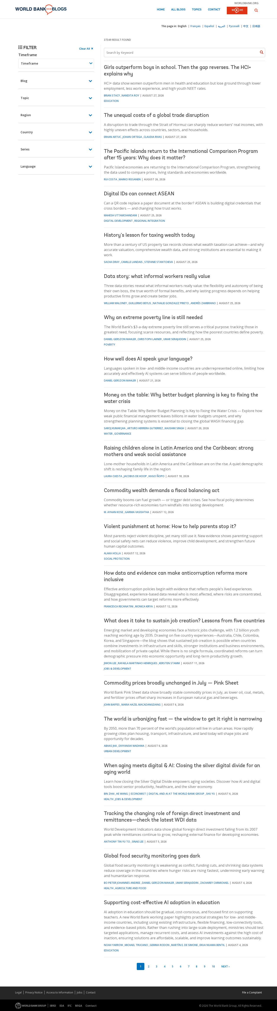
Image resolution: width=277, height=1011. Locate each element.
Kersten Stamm (169, 663)
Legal (18, 992)
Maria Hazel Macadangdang (141, 704)
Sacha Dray (111, 262)
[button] (256, 10)
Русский (234, 26)
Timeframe (27, 54)
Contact (214, 9)
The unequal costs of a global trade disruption (156, 115)
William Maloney (115, 303)
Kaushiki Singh (174, 428)
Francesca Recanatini (118, 606)
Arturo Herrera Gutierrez (145, 428)
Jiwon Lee (110, 663)
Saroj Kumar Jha (115, 428)
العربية (221, 26)
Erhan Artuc (112, 137)
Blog (24, 81)
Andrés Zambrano (203, 303)
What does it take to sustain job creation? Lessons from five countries (184, 621)
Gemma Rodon (159, 945)
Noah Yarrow (113, 945)
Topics (196, 9)
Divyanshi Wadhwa (131, 746)
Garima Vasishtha (137, 512)
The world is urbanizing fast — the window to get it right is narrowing (183, 719)
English (182, 26)
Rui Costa (110, 179)
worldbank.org (246, 3)
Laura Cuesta (113, 476)
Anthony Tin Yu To (117, 841)
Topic (25, 98)
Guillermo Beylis (140, 303)
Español (209, 26)
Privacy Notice (34, 992)
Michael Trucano (136, 945)
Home (161, 9)
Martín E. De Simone (184, 945)
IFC (70, 1006)
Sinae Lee (137, 841)
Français (195, 26)
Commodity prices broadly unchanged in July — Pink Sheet (171, 683)
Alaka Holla (112, 553)
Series (25, 149)
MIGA (78, 1006)
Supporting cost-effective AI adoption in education (162, 902)
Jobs (79, 992)
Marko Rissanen (130, 179)
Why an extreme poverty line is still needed (153, 317)
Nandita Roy (130, 95)
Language (28, 166)
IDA (62, 1006)
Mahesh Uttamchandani (120, 215)
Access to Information (59, 992)
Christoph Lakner (150, 339)
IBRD (53, 1006)
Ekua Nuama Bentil (212, 945)
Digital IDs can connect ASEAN (139, 194)
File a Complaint (252, 992)
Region (26, 115)
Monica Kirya (144, 606)
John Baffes (112, 704)
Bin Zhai (109, 794)
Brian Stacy (112, 95)
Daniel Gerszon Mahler (120, 339)
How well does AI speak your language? (148, 359)
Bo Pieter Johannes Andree (122, 883)
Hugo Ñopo (156, 476)
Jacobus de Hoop (135, 476)
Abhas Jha (110, 746)
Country (27, 132)
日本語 (256, 26)
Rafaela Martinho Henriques (137, 663)
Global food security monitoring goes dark (152, 856)
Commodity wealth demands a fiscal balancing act (161, 490)
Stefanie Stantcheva (158, 262)
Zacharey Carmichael (214, 883)
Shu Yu (210, 794)
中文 (245, 26)
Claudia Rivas (153, 137)
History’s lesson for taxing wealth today (149, 235)
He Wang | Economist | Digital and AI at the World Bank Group (160, 794)
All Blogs (178, 9)
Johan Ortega (132, 137)
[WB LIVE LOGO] (237, 11)
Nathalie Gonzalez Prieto (171, 303)
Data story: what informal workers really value (157, 276)
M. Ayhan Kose (113, 512)
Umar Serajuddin (174, 339)
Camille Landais (132, 262)
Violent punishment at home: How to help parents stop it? (170, 526)
